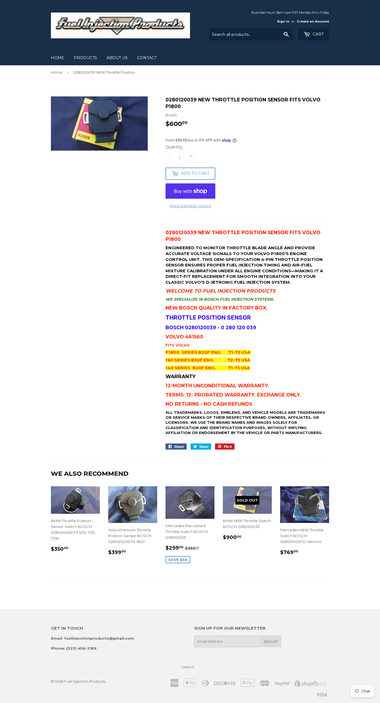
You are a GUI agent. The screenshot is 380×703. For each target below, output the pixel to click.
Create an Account (313, 21)
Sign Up (271, 641)
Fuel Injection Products (85, 681)
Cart (318, 34)
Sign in (283, 21)
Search (187, 667)
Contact (147, 57)
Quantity (174, 146)
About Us (117, 57)
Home (57, 57)
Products (85, 57)
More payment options (190, 206)
